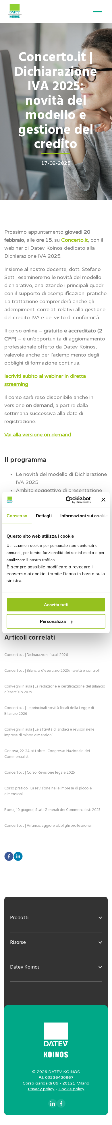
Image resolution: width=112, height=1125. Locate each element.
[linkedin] (18, 857)
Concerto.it (74, 240)
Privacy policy (41, 1089)
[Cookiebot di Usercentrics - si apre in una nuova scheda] (68, 500)
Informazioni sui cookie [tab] (84, 515)
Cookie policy (71, 1089)
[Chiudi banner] (103, 500)
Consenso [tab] (17, 515)
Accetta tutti (56, 604)
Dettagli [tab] (44, 515)
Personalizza (53, 621)
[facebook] (8, 857)
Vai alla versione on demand (37, 434)
